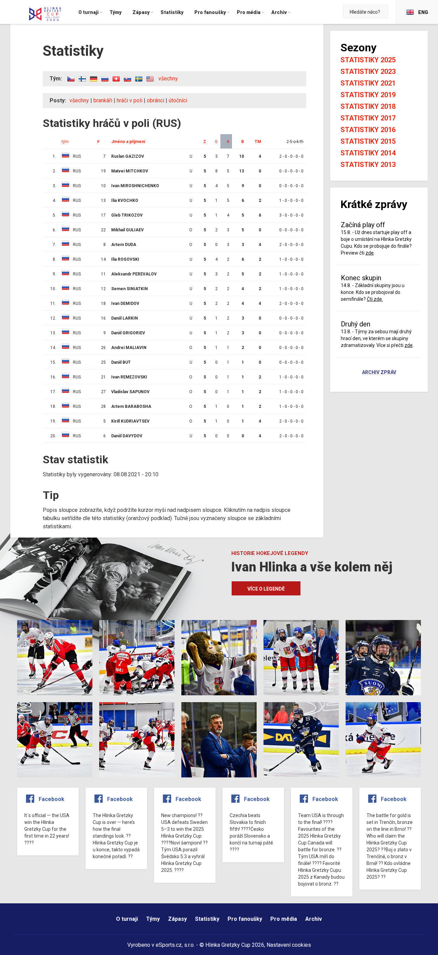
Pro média (283, 919)
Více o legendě (266, 589)
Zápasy (177, 919)
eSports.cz (169, 945)
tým (65, 141)
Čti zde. (375, 299)
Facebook (51, 799)
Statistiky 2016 (368, 130)
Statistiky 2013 (368, 164)
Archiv (313, 919)
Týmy (153, 919)
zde (369, 253)
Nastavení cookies (289, 945)
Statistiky (207, 919)
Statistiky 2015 (368, 141)
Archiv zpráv (379, 372)
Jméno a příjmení (128, 141)
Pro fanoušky (245, 919)
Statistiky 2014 (368, 153)
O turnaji (127, 919)
